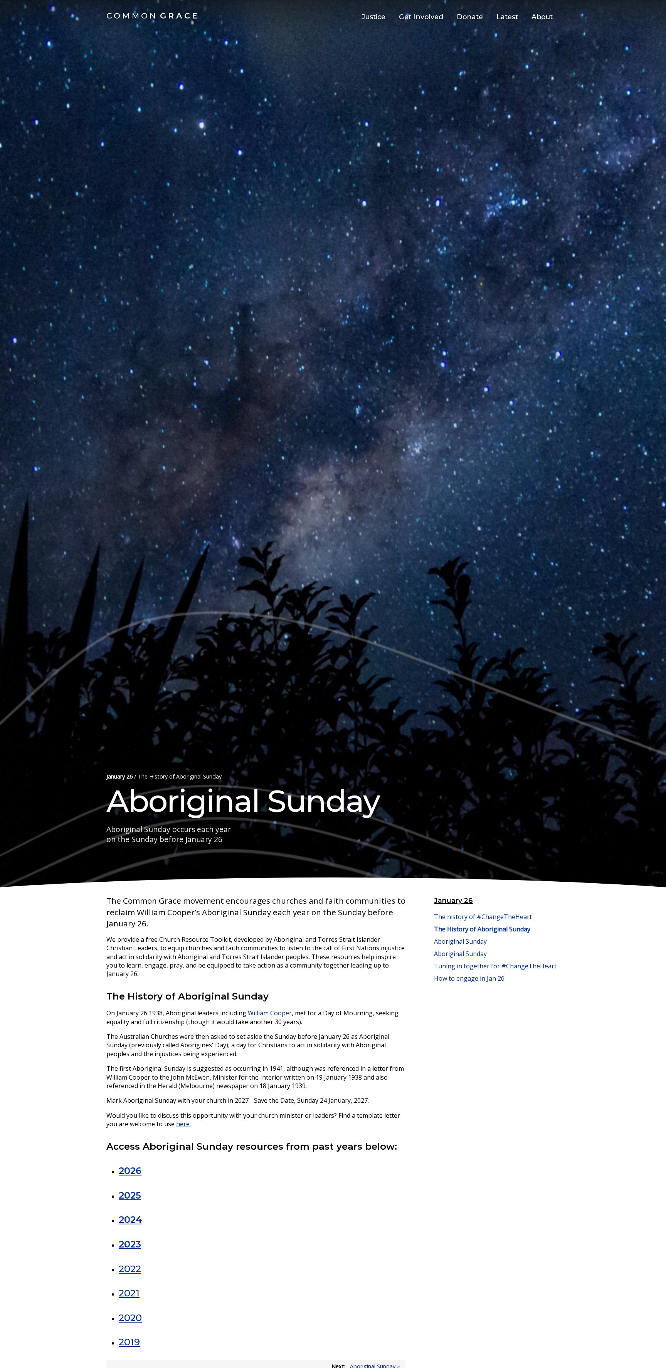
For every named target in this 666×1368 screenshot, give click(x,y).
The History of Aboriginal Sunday (482, 929)
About (542, 17)
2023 (130, 1244)
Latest (507, 17)
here (183, 1124)
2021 (129, 1293)
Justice (373, 17)
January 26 (119, 776)
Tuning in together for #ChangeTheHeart (495, 966)
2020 (130, 1317)
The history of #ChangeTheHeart (483, 917)
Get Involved (421, 17)
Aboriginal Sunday (460, 941)
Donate (470, 17)
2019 (129, 1342)
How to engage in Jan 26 (469, 978)
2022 (130, 1268)
